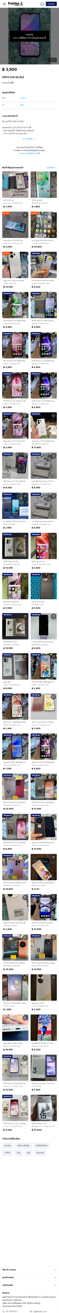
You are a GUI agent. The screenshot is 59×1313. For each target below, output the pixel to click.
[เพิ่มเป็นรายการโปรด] (25, 175)
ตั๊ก (12, 83)
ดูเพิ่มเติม (51, 167)
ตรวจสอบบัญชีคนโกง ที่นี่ (29, 153)
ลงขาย (51, 3)
